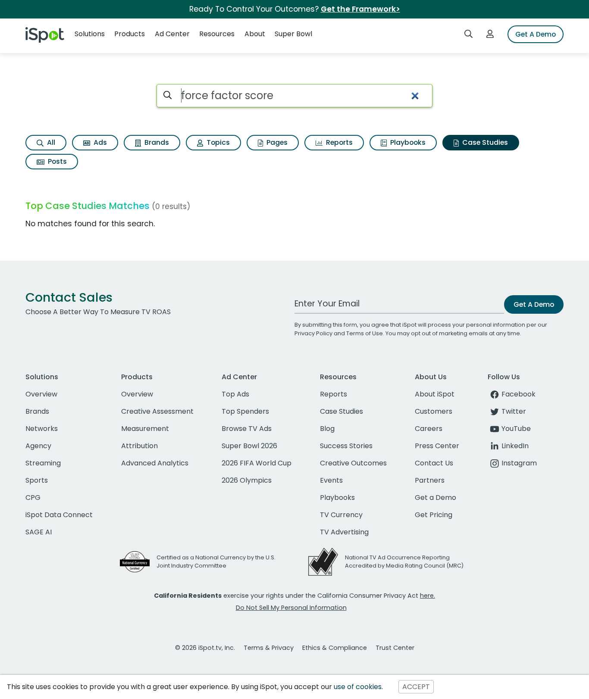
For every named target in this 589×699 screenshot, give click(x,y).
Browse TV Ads (247, 429)
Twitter (513, 411)
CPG (33, 497)
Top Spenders (245, 411)
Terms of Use (364, 333)
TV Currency (341, 515)
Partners (430, 480)
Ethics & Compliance (334, 647)
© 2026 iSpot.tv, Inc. (205, 647)
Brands (156, 142)
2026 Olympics (247, 480)
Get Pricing (433, 515)
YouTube (516, 429)
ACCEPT (416, 687)
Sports (36, 480)
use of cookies (358, 687)
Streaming (43, 463)
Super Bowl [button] (293, 34)
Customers (433, 411)
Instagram (519, 463)
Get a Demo (435, 497)
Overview (41, 394)
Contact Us (434, 463)
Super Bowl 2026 (249, 446)
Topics (217, 142)
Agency (38, 446)
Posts (56, 161)
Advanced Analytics (154, 463)
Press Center (437, 446)
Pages (276, 142)
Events (331, 480)
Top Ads (235, 394)
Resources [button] (217, 34)
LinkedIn (515, 446)
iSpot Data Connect (59, 515)
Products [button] (129, 34)
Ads (99, 142)
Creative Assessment (157, 411)
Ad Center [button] (172, 34)
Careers (428, 429)
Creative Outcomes (353, 463)
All (50, 142)
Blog (327, 429)
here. (427, 595)
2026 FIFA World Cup (256, 463)
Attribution (139, 446)
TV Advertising (344, 532)
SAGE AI (38, 532)
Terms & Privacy (269, 647)
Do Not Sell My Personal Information (291, 607)
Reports (338, 142)
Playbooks (407, 142)
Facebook (518, 394)
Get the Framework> (360, 9)
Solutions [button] (90, 34)
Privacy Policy (313, 333)
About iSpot (434, 394)
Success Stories (346, 446)
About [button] (254, 34)
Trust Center (395, 647)
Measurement (145, 429)
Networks (41, 429)
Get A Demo (535, 34)
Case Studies (484, 142)
